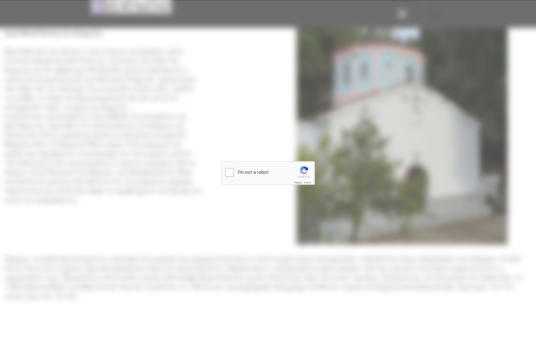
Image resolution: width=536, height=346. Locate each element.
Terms (307, 182)
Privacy (298, 182)
